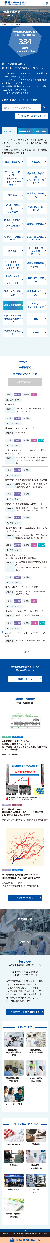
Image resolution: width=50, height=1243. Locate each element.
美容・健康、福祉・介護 (35, 251)
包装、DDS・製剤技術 (35, 208)
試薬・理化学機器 (35, 238)
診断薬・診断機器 (35, 224)
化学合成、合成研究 (35, 195)
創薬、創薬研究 (12, 162)
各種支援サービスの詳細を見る (25, 1012)
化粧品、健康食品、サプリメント (12, 279)
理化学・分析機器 (12, 238)
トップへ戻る (25, 1230)
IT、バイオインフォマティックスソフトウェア (12, 265)
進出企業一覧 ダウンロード (33, 116)
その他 (36, 332)
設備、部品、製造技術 (12, 293)
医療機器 (12, 251)
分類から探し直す (25, 382)
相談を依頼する (25, 679)
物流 (36, 319)
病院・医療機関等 (12, 305)
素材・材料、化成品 (35, 279)
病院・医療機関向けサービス (35, 265)
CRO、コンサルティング (35, 305)
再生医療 (36, 162)
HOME (5, 24)
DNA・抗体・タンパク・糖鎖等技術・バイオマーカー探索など (12, 178)
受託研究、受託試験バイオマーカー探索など (35, 178)
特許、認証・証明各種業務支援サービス (12, 318)
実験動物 (12, 195)
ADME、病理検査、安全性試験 (12, 208)
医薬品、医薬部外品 (12, 224)
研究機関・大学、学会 (35, 293)
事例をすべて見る (25, 898)
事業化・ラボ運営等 (12, 332)
